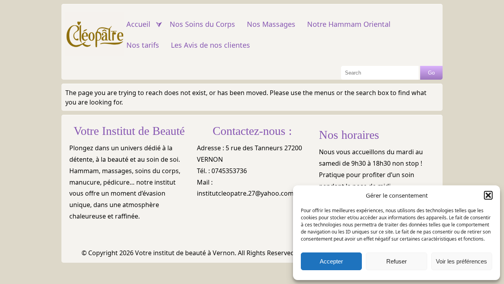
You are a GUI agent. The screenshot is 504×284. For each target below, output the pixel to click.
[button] (488, 195)
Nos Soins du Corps (202, 24)
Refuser (396, 261)
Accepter (331, 261)
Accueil (138, 24)
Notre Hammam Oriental (349, 24)
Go (431, 73)
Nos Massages (271, 24)
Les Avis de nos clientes (210, 45)
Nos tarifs (142, 45)
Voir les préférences (461, 261)
